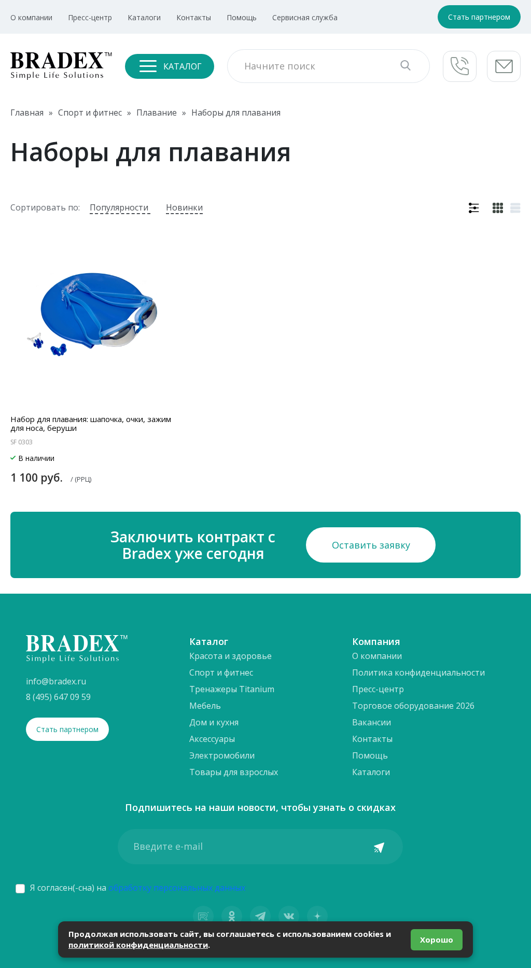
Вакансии (371, 722)
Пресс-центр (90, 17)
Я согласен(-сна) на (137, 887)
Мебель (205, 705)
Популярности (120, 207)
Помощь (242, 17)
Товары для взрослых (233, 772)
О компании (31, 17)
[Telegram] (260, 916)
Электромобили (222, 755)
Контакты (193, 17)
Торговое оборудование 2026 (413, 705)
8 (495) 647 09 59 (58, 697)
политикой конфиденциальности (138, 944)
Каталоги (144, 17)
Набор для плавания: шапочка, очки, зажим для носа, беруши (90, 423)
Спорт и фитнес (221, 672)
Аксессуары (212, 739)
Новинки (184, 207)
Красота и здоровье (230, 656)
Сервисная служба (305, 17)
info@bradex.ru (56, 681)
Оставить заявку (371, 545)
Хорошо (436, 939)
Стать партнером (479, 17)
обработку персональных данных (176, 887)
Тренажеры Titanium (231, 689)
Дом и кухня (214, 722)
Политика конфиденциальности (418, 672)
